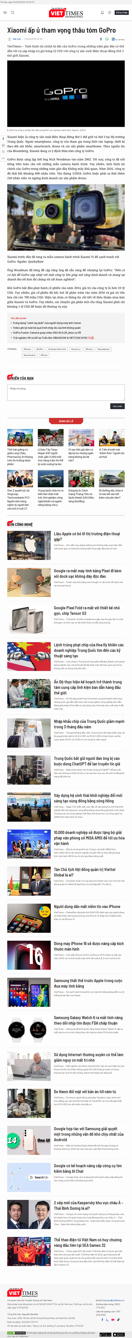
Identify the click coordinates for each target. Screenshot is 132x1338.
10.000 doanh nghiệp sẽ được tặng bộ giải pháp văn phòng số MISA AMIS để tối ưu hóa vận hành (89, 838)
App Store (105, 1335)
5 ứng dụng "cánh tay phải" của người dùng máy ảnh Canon (47, 323)
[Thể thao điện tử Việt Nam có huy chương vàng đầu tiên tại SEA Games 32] (29, 1251)
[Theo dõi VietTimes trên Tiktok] (118, 1319)
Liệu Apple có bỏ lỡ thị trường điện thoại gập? (87, 536)
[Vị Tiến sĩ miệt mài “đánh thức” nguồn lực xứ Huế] (112, 437)
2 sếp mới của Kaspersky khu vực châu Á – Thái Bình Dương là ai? (88, 1205)
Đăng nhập (121, 12)
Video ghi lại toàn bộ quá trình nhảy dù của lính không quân (47, 327)
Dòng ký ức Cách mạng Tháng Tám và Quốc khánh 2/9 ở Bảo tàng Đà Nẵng (81, 496)
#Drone (89, 349)
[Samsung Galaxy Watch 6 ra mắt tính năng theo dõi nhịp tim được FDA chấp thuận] (29, 1029)
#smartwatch (30, 355)
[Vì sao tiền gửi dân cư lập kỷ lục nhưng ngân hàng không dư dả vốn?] (81, 437)
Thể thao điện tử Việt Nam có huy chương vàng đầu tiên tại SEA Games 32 (88, 1242)
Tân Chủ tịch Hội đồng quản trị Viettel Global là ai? (84, 872)
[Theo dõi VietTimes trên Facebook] (102, 1319)
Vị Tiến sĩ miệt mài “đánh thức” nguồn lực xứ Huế (112, 453)
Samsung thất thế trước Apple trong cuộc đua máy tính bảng (88, 983)
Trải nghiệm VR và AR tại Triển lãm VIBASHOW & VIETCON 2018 (50, 337)
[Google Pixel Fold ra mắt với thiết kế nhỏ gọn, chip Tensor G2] (29, 619)
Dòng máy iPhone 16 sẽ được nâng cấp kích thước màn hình (89, 946)
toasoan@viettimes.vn (113, 1300)
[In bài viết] (107, 39)
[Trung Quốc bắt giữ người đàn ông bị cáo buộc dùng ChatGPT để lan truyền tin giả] (29, 770)
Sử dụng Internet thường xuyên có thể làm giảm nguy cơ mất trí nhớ (88, 1057)
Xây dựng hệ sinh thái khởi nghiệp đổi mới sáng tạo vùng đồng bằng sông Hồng (88, 798)
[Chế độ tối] (109, 13)
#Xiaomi (27, 349)
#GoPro (39, 349)
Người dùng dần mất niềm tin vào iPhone (87, 906)
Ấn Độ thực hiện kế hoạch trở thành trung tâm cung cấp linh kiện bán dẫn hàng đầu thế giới (88, 687)
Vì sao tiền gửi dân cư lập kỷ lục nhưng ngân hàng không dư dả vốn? (80, 455)
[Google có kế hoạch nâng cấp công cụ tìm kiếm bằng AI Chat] (29, 1177)
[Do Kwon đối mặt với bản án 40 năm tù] (29, 1103)
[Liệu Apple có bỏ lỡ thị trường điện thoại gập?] (29, 545)
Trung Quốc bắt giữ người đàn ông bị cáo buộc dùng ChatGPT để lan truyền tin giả (87, 761)
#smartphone (104, 349)
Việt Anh (17, 39)
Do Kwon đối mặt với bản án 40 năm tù (85, 1091)
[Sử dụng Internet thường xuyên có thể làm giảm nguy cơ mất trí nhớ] (29, 1066)
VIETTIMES (66, 13)
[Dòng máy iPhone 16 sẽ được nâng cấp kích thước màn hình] (29, 955)
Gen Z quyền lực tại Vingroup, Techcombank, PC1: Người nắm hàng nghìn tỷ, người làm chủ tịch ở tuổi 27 (18, 499)
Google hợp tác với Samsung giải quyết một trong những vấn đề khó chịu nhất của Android (88, 1134)
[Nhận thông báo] (102, 13)
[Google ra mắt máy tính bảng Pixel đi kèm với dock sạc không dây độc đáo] (29, 582)
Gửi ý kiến (117, 406)
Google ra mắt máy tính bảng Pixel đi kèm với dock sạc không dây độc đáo (87, 573)
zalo (107, 1319)
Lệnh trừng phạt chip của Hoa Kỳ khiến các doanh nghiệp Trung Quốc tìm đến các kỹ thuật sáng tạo (89, 650)
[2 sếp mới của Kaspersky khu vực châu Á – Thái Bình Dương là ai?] (29, 1214)
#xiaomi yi (75, 349)
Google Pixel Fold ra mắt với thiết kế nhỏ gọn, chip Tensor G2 (87, 610)
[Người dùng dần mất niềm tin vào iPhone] (29, 918)
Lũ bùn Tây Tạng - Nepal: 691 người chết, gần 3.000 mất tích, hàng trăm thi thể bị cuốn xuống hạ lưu (50, 457)
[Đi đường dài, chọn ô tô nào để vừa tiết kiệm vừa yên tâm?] (112, 478)
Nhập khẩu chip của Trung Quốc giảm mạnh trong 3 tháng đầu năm (89, 724)
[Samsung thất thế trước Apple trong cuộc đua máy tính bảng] (29, 992)
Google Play (119, 1335)
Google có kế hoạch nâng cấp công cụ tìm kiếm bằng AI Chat (88, 1168)
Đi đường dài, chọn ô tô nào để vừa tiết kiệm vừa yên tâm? (111, 494)
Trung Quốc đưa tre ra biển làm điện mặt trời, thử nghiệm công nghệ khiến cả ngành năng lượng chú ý (50, 498)
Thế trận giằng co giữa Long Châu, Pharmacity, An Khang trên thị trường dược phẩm (20, 457)
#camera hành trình (57, 349)
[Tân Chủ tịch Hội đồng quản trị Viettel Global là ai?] (29, 881)
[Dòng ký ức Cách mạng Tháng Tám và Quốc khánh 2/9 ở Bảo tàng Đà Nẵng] (81, 478)
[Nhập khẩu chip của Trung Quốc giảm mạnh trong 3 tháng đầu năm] (29, 733)
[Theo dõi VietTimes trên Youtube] (112, 1319)
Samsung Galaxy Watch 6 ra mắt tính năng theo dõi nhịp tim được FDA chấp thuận (88, 1020)
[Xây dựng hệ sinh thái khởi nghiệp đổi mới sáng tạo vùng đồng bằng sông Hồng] (29, 807)
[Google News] (118, 39)
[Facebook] (100, 39)
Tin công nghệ (21, 524)
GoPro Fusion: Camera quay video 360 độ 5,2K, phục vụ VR (47, 332)
